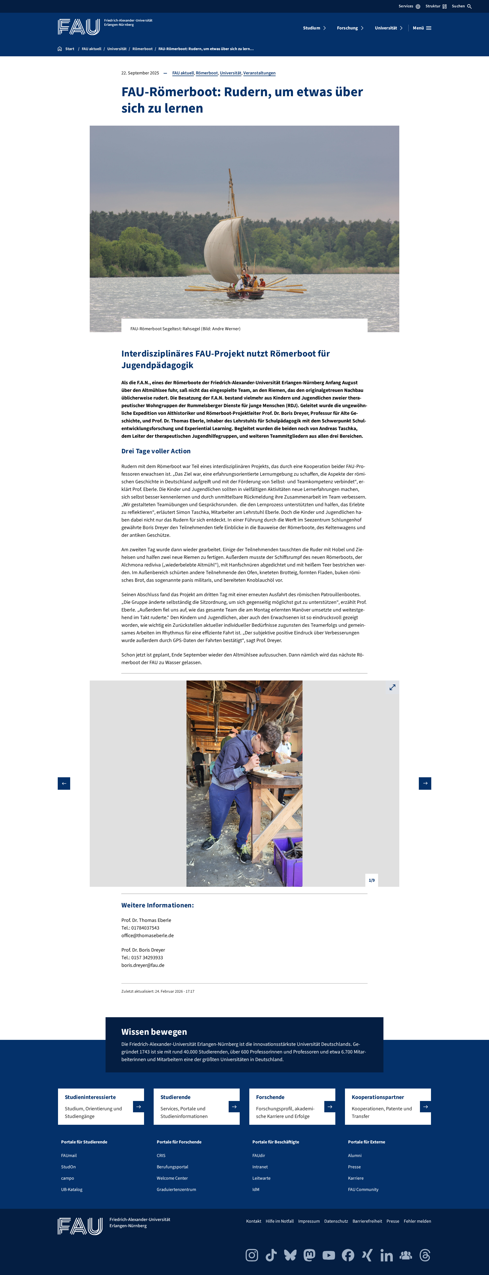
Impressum (309, 1221)
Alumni (355, 1155)
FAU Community (363, 1189)
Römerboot (207, 73)
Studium (311, 28)
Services (406, 6)
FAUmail (69, 1155)
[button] (101, 1106)
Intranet (260, 1167)
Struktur (433, 6)
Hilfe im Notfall (280, 1221)
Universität (386, 28)
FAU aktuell (183, 73)
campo (67, 1178)
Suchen (458, 6)
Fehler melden (417, 1221)
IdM (255, 1189)
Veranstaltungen (259, 73)
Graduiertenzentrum (176, 1189)
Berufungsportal (172, 1167)
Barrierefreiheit (367, 1221)
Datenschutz (336, 1221)
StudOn (68, 1167)
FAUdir (258, 1155)
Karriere (356, 1178)
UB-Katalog (71, 1189)
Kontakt (253, 1221)
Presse (354, 1167)
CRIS (161, 1155)
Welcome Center (172, 1178)
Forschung (347, 28)
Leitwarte (261, 1178)
